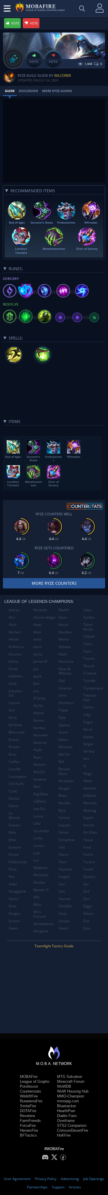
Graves (14, 920)
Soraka (64, 920)
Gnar (13, 906)
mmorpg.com (68, 1101)
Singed (63, 876)
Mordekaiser (43, 923)
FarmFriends (30, 1120)
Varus (87, 729)
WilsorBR (62, 75)
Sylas (87, 609)
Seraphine (66, 839)
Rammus (65, 746)
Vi (84, 766)
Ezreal (14, 854)
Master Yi (41, 889)
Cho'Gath (16, 783)
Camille (15, 769)
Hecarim (40, 609)
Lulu (36, 853)
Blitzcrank (16, 732)
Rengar (64, 788)
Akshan (14, 632)
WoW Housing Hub (72, 1091)
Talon (87, 643)
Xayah (88, 817)
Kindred (39, 779)
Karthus (39, 727)
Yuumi (88, 869)
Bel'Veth (15, 725)
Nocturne (65, 661)
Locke (38, 838)
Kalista (38, 712)
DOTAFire (28, 1111)
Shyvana (65, 869)
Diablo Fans (67, 1116)
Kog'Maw (40, 794)
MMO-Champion (70, 1096)
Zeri (86, 898)
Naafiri (63, 609)
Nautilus (65, 632)
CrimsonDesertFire (72, 1130)
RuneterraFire (31, 1101)
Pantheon (66, 702)
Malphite (40, 867)
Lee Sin (39, 808)
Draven (14, 825)
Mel (36, 897)
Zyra (86, 928)
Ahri (12, 617)
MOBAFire (28, 1076)
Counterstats (30, 1091)
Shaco (63, 854)
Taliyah (89, 636)
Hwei (37, 624)
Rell (61, 761)
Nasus (63, 624)
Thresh (88, 666)
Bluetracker (66, 1106)
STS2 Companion (71, 1125)
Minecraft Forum (70, 1081)
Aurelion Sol (15, 693)
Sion (61, 884)
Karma (38, 720)
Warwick (90, 803)
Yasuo (88, 839)
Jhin (36, 683)
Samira (64, 817)
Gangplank (17, 891)
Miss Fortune (39, 914)
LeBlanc (39, 801)
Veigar (88, 744)
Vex (86, 758)
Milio (37, 904)
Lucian (38, 845)
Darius (14, 798)
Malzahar (41, 874)
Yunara (89, 861)
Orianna (64, 688)
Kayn (37, 757)
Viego (87, 773)
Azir (12, 710)
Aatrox (14, 609)
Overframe (66, 1120)
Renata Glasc (64, 771)
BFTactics (28, 1135)
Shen (62, 861)
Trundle (89, 680)
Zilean (88, 913)
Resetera (27, 1116)
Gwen (13, 928)
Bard (12, 717)
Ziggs (87, 906)
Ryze (62, 810)
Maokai (39, 882)
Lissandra (41, 830)
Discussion (28, 91)
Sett (61, 847)
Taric (87, 651)
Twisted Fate (89, 697)
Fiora (13, 869)
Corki (13, 791)
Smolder (65, 906)
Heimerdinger (43, 617)
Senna (63, 832)
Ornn (62, 695)
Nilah (62, 654)
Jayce (37, 676)
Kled (36, 786)
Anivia (13, 661)
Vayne (88, 736)
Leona (38, 816)
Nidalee (64, 646)
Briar (13, 754)
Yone (87, 847)
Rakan (63, 739)
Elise (12, 839)
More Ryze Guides (57, 91)
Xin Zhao (90, 832)
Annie (13, 668)
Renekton (65, 780)
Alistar (14, 639)
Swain (63, 928)
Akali (12, 624)
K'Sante (39, 698)
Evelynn (15, 847)
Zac (86, 884)
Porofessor (29, 1086)
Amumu (15, 654)
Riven (62, 795)
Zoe (86, 920)
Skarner (64, 898)
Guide (10, 91)
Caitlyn (14, 761)
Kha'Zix (39, 771)
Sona (62, 913)
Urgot (87, 722)
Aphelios (15, 676)
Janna (37, 654)
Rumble (64, 803)
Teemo (88, 658)
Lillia (37, 823)
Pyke (62, 717)
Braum (14, 746)
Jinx (36, 691)
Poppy (63, 710)
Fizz (12, 876)
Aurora (14, 702)
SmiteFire (28, 1106)
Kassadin (40, 735)
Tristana (89, 673)
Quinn (63, 732)
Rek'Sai (64, 754)
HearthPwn (66, 1111)
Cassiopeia (17, 776)
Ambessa (16, 646)
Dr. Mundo (14, 815)
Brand (13, 739)
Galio (13, 884)
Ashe (13, 683)
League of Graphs (35, 1081)
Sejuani (64, 825)
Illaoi (37, 632)
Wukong (89, 810)
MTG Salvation (69, 1076)
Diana (13, 805)
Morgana (40, 931)
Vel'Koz (89, 751)
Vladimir (89, 788)
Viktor (87, 780)
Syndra (88, 617)
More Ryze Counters (54, 583)
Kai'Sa (38, 705)
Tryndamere (93, 688)
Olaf (61, 680)
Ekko (12, 832)
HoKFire (64, 1135)
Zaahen (89, 876)
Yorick (88, 854)
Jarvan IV (40, 661)
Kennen (39, 764)
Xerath (88, 825)
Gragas (14, 913)
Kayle (37, 749)
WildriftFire (29, 1096)
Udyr (87, 714)
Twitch (88, 707)
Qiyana (64, 725)
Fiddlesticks (18, 861)
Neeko (63, 639)
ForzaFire (28, 1125)
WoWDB (64, 1086)
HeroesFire (29, 1130)
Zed (86, 891)
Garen (14, 898)
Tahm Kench (88, 627)
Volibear (89, 795)
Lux (36, 860)
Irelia (37, 639)
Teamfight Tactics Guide (54, 946)
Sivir (61, 891)
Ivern (37, 646)
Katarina (40, 742)
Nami (62, 617)
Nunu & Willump (64, 671)
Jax (35, 668)
